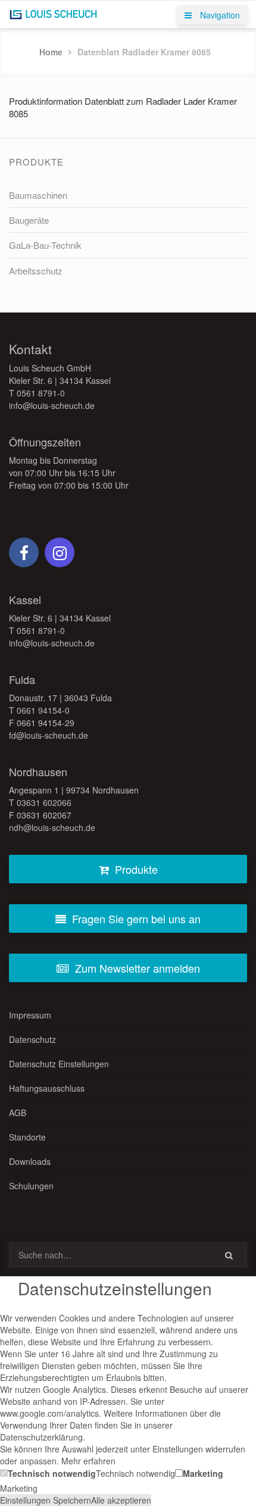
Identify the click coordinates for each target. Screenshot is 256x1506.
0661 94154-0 (43, 710)
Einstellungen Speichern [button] (45, 1500)
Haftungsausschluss (47, 1088)
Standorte (27, 1137)
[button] (48, 1473)
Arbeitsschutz (36, 270)
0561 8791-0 (41, 393)
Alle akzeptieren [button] (121, 1500)
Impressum (30, 1015)
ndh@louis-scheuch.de (52, 827)
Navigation (219, 15)
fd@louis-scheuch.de (48, 735)
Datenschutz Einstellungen (59, 1064)
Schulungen (31, 1186)
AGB (17, 1112)
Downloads (30, 1161)
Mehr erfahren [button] (88, 1461)
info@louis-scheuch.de (52, 405)
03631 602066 (44, 802)
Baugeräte (29, 220)
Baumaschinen (38, 195)
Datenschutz (32, 1039)
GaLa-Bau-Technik (45, 245)
